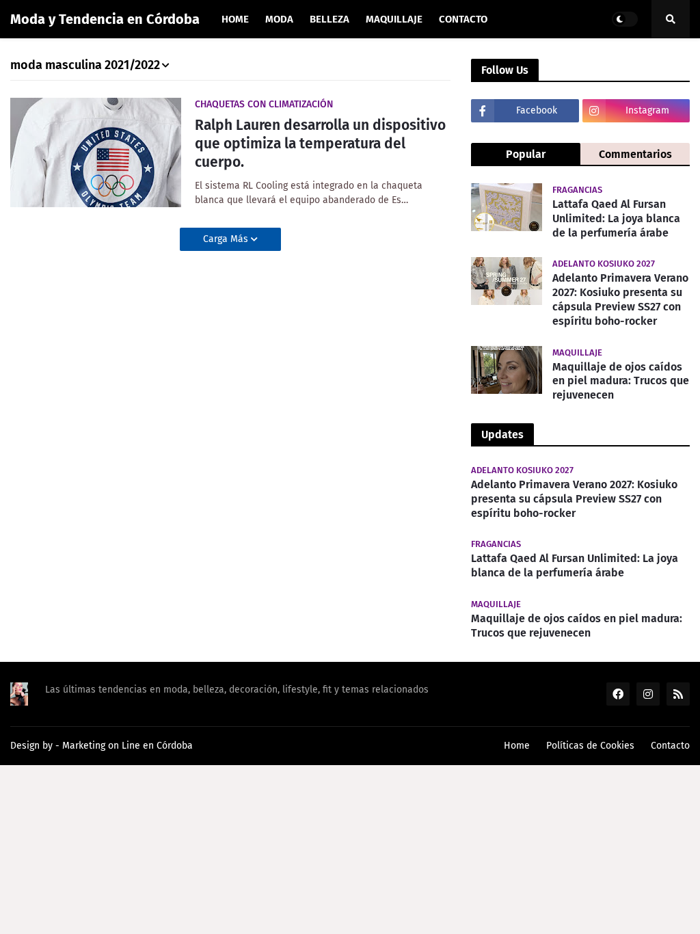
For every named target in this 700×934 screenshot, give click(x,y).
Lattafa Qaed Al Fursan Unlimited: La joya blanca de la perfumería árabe (616, 218)
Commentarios (635, 154)
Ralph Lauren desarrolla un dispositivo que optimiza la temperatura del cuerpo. (320, 144)
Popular (526, 154)
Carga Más (227, 239)
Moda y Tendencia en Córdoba (105, 19)
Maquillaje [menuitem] (394, 19)
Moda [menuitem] (279, 19)
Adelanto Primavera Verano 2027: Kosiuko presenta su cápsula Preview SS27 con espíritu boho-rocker (620, 299)
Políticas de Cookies (590, 745)
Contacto (670, 745)
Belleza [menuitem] (329, 19)
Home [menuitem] (235, 19)
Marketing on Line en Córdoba (127, 745)
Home (517, 745)
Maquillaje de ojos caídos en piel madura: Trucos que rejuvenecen (620, 381)
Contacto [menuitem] (463, 19)
